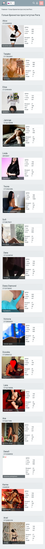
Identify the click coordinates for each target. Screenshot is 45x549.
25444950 (6, 487)
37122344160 (8, 255)
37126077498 (7, 421)
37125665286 (8, 189)
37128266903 (8, 322)
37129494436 (7, 90)
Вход (37, 2)
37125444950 (7, 23)
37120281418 (8, 520)
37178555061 (8, 56)
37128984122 (7, 355)
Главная (4, 9)
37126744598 (8, 123)
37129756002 (7, 288)
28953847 (6, 156)
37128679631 (7, 222)
